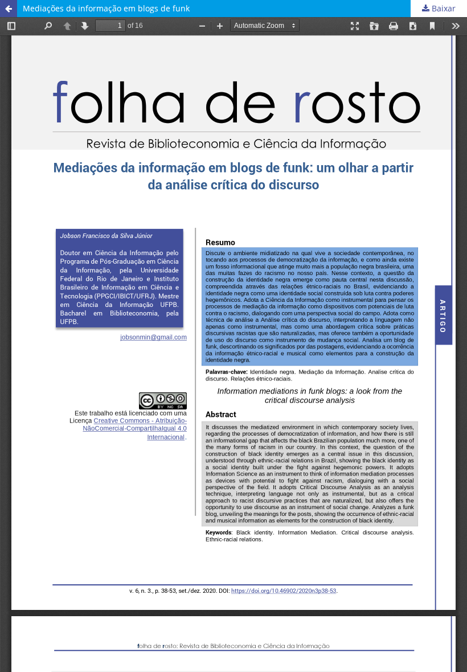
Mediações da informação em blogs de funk (106, 8)
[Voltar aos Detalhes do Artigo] (8, 8)
